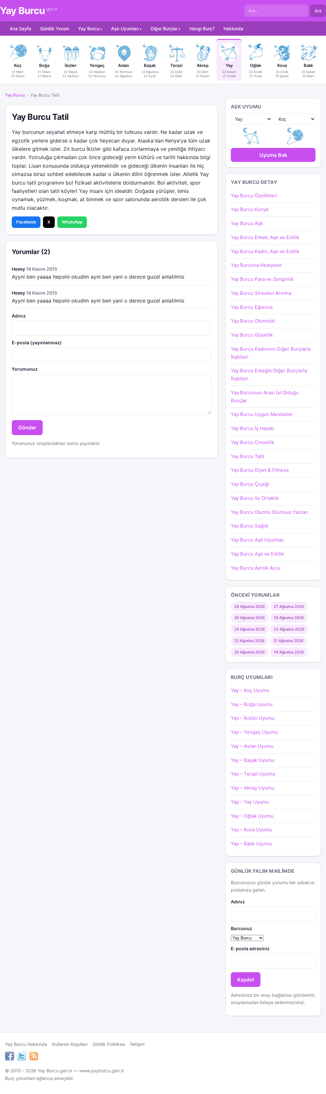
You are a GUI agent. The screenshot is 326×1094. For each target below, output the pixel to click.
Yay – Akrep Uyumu (252, 788)
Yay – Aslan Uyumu (252, 746)
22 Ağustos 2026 (249, 640)
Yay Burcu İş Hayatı (252, 428)
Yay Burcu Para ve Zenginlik (262, 279)
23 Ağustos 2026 (289, 629)
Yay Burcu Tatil (247, 456)
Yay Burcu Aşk (247, 223)
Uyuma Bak (273, 155)
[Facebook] (9, 1057)
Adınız (19, 315)
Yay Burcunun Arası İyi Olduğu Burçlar (265, 397)
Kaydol (245, 979)
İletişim (137, 1044)
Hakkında (233, 28)
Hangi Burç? (202, 28)
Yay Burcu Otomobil (253, 321)
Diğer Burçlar (164, 28)
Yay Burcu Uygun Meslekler (262, 414)
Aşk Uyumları (125, 28)
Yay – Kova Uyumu (251, 830)
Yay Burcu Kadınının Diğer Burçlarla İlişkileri (271, 353)
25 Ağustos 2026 (289, 617)
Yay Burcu (28, 10)
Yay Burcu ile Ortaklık (255, 498)
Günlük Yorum (54, 28)
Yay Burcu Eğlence (252, 307)
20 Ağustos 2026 (249, 652)
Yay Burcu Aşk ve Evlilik (257, 554)
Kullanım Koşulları (70, 1044)
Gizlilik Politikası (109, 1044)
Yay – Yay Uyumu (250, 802)
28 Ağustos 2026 (249, 606)
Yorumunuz (25, 369)
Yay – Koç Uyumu (250, 690)
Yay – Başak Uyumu (252, 760)
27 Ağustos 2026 (289, 606)
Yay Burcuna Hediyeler (256, 265)
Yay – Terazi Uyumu (253, 774)
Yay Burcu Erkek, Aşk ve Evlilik (265, 237)
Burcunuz (241, 928)
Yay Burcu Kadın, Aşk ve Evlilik (265, 251)
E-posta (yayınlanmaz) (37, 342)
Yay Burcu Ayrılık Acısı (255, 568)
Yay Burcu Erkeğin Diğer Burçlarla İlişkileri (269, 375)
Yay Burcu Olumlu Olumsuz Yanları (269, 512)
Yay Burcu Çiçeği (250, 484)
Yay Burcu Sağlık (249, 526)
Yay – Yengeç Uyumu (254, 732)
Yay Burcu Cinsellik (252, 442)
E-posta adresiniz (250, 948)
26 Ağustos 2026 (249, 617)
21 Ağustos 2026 (288, 640)
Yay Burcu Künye (250, 209)
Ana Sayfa (20, 28)
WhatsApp (72, 221)
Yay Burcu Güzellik (252, 335)
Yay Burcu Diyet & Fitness (260, 470)
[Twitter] (21, 1057)
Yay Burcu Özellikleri (254, 196)
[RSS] (33, 1057)
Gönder (27, 427)
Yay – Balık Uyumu (251, 844)
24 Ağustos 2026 (249, 629)
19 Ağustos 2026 (289, 652)
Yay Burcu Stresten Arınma (261, 293)
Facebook (26, 221)
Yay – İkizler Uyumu (253, 718)
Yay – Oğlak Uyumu (252, 816)
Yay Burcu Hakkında (26, 1044)
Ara (318, 10)
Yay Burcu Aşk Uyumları (257, 540)
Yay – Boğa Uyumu (252, 704)
